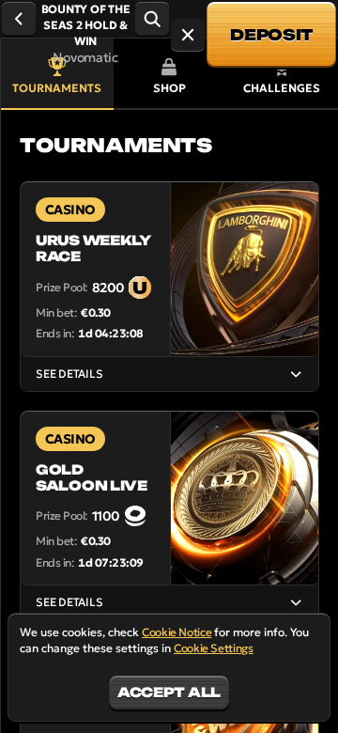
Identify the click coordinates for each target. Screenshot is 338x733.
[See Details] (295, 374)
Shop (169, 88)
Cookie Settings (214, 648)
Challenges (281, 88)
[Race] (188, 35)
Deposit (271, 34)
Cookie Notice (176, 632)
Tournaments (56, 88)
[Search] (152, 19)
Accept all (169, 692)
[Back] (19, 19)
